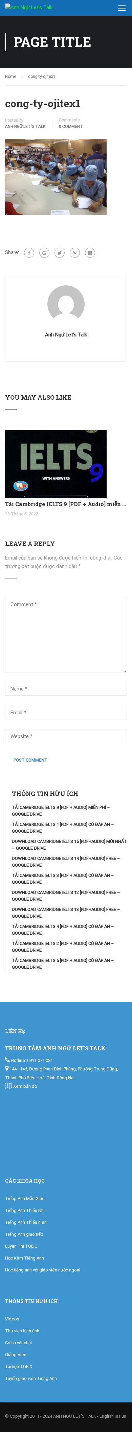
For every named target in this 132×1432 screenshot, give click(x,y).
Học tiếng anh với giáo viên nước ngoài (42, 1269)
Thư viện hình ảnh (22, 1330)
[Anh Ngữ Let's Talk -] (37, 9)
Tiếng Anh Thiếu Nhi (25, 1210)
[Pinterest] (75, 253)
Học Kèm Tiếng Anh (24, 1258)
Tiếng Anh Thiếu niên (26, 1222)
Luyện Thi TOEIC (21, 1246)
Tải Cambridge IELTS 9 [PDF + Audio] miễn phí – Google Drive (66, 503)
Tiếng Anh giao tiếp (24, 1234)
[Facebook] (29, 253)
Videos (12, 1318)
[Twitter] (59, 253)
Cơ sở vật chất (18, 1342)
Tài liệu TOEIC (18, 1366)
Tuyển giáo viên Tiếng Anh (31, 1378)
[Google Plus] (44, 253)
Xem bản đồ (25, 1086)
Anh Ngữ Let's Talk (25, 126)
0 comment (71, 126)
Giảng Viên (15, 1354)
